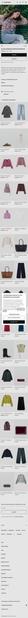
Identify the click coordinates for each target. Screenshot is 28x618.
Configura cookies (14, 314)
